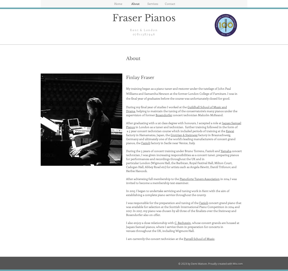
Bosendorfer (164, 115)
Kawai (230, 131)
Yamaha (226, 151)
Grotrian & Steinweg (184, 135)
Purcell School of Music (199, 239)
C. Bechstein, (183, 223)
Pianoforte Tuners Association (200, 179)
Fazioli (145, 143)
